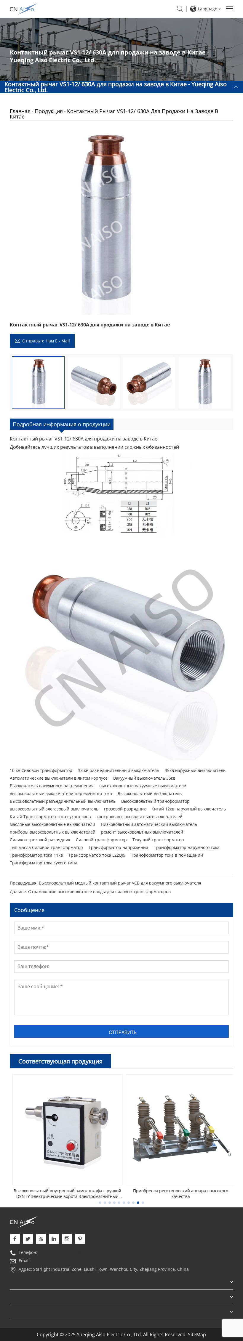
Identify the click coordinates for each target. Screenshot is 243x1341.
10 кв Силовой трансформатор (41, 770)
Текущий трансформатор (158, 839)
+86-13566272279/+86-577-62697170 (75, 1252)
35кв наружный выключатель (195, 770)
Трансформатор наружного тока (187, 847)
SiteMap (197, 1334)
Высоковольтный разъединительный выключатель (63, 801)
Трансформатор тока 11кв (36, 855)
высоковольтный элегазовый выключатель (54, 809)
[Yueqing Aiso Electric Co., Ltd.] (23, 1221)
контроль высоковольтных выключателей (140, 816)
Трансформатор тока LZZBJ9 (96, 855)
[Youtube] (80, 1239)
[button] (100, 1202)
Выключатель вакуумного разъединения (52, 786)
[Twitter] (28, 1239)
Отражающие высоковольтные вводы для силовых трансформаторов (99, 891)
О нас (17, 1282)
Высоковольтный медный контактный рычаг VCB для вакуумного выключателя (120, 883)
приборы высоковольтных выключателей (52, 832)
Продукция (49, 111)
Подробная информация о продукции (62, 424)
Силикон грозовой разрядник (40, 839)
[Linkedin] (54, 1239)
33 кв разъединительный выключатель (118, 770)
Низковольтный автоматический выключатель (149, 824)
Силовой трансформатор (101, 839)
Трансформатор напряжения (118, 847)
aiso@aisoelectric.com (54, 1260)
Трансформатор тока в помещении (167, 855)
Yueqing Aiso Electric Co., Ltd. (23, 9)
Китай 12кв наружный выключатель (188, 809)
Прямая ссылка (31, 1311)
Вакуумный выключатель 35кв (144, 778)
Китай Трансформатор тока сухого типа (50, 816)
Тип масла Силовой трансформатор (46, 847)
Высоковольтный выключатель (150, 793)
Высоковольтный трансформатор (155, 801)
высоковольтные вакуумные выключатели (142, 786)
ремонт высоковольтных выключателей (142, 832)
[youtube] (41, 1239)
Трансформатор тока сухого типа (43, 863)
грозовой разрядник (125, 809)
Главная (20, 111)
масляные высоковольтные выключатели (52, 824)
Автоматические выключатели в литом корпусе (59, 778)
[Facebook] (15, 1239)
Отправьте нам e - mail (46, 341)
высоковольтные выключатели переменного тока (61, 793)
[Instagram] (67, 1239)
